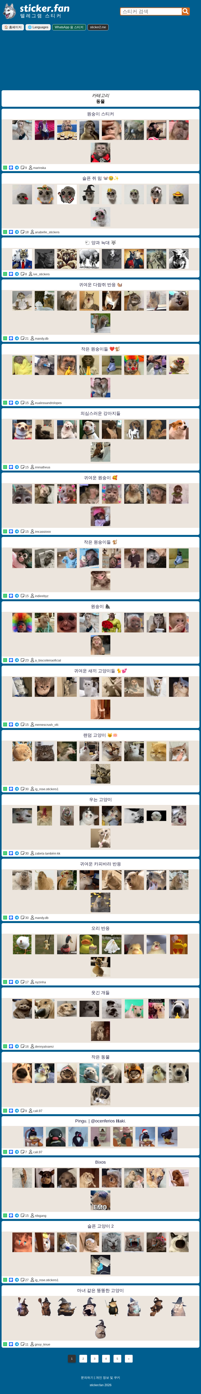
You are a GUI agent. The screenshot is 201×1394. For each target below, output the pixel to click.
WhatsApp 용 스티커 (69, 27)
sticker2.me (98, 27)
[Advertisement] (100, 61)
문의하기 (87, 1377)
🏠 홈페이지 (13, 27)
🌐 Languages (38, 27)
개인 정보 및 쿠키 (108, 1377)
